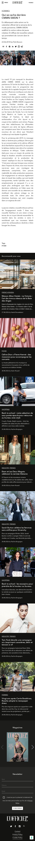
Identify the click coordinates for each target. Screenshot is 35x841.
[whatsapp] (18, 47)
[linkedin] (12, 47)
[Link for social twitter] (11, 827)
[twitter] (15, 47)
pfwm (4, 246)
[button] (32, 747)
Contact (17, 831)
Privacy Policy (17, 834)
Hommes (6, 11)
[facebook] (6, 47)
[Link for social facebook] (15, 827)
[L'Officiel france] (17, 2)
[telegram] (22, 47)
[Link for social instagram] (20, 827)
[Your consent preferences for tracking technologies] (31, 837)
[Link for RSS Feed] (24, 826)
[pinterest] (9, 47)
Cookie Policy (17, 838)
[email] (3, 47)
